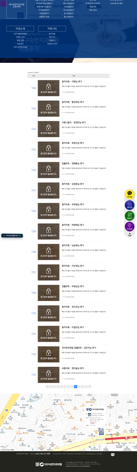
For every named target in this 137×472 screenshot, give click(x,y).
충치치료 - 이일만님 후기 (73, 327)
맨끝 (89, 386)
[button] (12, 236)
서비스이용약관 (35, 454)
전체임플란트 (69, 7)
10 (82, 386)
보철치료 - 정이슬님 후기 (73, 368)
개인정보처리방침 (22, 454)
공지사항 (52, 34)
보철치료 (93, 7)
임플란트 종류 (44, 17)
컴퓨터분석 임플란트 (44, 7)
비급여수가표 (52, 44)
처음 (47, 386)
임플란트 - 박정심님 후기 (73, 286)
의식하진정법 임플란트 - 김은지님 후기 (79, 348)
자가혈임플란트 (44, 10)
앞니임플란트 (69, 13)
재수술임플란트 (68, 10)
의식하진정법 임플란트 (44, 3)
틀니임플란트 (69, 17)
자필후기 (52, 40)
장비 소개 (20, 40)
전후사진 (52, 37)
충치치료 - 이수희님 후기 (73, 266)
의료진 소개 (20, 37)
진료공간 (20, 44)
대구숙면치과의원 (20, 34)
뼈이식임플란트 (68, 3)
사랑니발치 (93, 10)
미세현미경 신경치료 (92, 3)
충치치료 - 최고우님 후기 (73, 307)
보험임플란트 (44, 13)
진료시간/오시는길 (20, 47)
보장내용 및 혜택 (116, 3)
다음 (86, 386)
